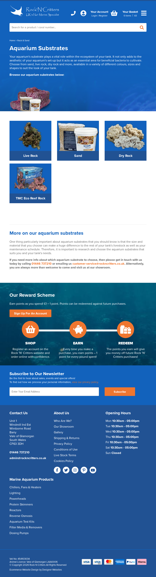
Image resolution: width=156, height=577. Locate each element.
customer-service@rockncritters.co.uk (98, 264)
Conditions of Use (66, 449)
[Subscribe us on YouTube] (93, 470)
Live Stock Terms (65, 455)
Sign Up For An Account (30, 313)
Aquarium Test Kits (22, 522)
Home (12, 40)
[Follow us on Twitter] (66, 470)
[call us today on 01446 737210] (73, 13)
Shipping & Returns (66, 438)
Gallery (58, 432)
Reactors (15, 510)
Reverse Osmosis (21, 516)
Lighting (15, 493)
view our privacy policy (85, 382)
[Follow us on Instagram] (75, 470)
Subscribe (120, 391)
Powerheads (18, 499)
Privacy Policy (63, 444)
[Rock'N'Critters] (35, 17)
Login (94, 15)
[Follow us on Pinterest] (84, 470)
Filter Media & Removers (26, 527)
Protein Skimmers (21, 504)
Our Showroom (64, 427)
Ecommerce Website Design (24, 569)
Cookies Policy (63, 461)
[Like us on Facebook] (57, 470)
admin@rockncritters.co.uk (28, 458)
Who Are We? (63, 421)
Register (103, 15)
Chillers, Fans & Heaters (25, 487)
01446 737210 (42, 264)
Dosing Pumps (19, 533)
